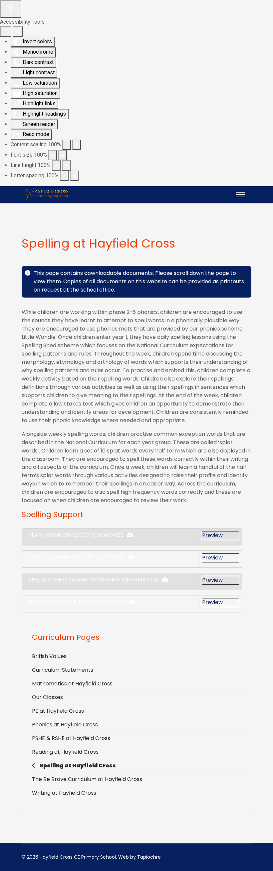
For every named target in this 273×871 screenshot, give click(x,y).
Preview (212, 535)
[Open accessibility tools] (10, 9)
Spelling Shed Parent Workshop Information (93, 579)
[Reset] (5, 31)
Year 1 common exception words (76, 535)
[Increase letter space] (74, 176)
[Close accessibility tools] (18, 31)
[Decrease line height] (56, 165)
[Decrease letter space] (64, 176)
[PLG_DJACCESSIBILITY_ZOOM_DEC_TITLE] (66, 145)
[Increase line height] (66, 165)
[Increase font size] (62, 155)
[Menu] (240, 194)
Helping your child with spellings (77, 602)
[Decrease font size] (52, 155)
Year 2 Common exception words (77, 557)
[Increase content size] (76, 145)
